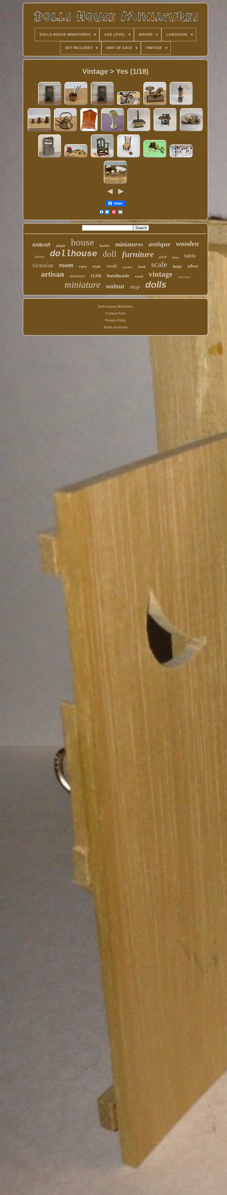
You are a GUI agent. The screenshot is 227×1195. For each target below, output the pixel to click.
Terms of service (115, 327)
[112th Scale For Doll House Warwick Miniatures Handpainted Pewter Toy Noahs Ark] (155, 158)
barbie (105, 245)
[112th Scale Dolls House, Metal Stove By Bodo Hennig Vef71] (139, 131)
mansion (77, 276)
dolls (155, 284)
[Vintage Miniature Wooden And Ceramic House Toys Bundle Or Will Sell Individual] (128, 105)
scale (159, 264)
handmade (118, 275)
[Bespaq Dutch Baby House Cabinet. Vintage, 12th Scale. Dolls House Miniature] (89, 131)
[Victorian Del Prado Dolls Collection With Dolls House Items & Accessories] (181, 158)
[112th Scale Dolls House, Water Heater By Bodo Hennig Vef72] (181, 105)
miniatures (129, 244)
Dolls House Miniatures (115, 307)
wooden (187, 244)
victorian (42, 265)
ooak (111, 266)
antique (160, 244)
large (177, 266)
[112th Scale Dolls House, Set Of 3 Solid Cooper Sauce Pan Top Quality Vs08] (76, 105)
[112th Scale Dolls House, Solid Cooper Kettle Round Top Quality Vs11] (65, 131)
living (175, 257)
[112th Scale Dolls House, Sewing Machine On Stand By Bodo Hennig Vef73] (165, 131)
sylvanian (184, 277)
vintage (160, 274)
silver (192, 266)
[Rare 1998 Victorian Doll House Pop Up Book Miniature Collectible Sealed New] (50, 105)
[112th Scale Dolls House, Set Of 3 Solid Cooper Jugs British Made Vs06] (39, 131)
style (96, 266)
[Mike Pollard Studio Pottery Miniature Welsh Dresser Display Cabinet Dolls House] (50, 158)
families (128, 267)
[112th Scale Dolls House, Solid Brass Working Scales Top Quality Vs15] (155, 105)
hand (142, 267)
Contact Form (115, 313)
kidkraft (41, 245)
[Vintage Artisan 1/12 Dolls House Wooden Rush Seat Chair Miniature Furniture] (128, 158)
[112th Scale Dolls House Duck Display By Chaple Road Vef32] (191, 131)
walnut (115, 286)
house (82, 242)
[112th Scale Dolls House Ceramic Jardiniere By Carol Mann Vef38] (112, 131)
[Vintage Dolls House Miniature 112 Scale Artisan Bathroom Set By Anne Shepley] (115, 184)
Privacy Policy (115, 320)
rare (83, 266)
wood (139, 276)
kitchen (39, 257)
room (66, 265)
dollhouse (73, 254)
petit (163, 257)
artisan (52, 274)
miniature (82, 284)
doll (110, 254)
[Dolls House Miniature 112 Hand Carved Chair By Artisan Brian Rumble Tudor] (102, 158)
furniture (138, 254)
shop (135, 287)
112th (95, 275)
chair (60, 245)
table (190, 256)
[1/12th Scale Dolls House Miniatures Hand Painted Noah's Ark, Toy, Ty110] (76, 158)
